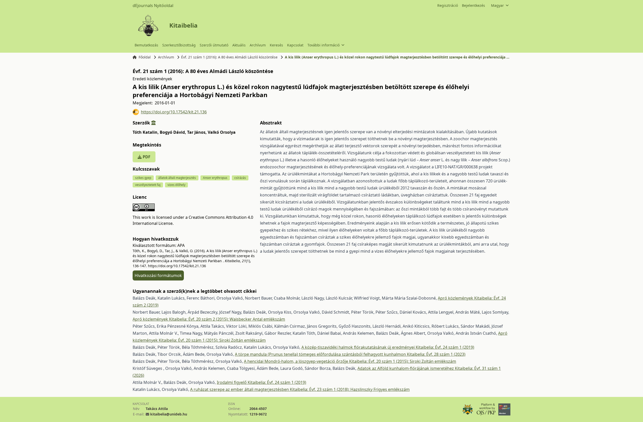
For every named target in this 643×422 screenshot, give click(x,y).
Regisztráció (447, 5)
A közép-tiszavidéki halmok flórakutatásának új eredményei (358, 347)
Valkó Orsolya (222, 132)
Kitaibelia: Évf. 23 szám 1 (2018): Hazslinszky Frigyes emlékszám (350, 389)
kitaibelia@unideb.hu (168, 414)
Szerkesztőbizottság (179, 45)
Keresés (276, 45)
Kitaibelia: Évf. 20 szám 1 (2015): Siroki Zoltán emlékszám (212, 340)
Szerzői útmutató (214, 45)
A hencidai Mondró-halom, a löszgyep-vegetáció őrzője (296, 361)
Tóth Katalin (146, 132)
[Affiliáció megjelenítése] (153, 122)
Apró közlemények (456, 298)
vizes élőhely (176, 185)
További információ (323, 45)
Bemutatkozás (146, 45)
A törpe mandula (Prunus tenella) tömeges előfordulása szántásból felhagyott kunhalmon (321, 354)
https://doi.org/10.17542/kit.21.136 (174, 112)
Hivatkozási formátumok (158, 275)
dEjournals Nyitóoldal (153, 5)
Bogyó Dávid (173, 132)
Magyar (497, 5)
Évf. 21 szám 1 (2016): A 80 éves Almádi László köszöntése (229, 57)
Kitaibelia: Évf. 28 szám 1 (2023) (436, 354)
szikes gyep (143, 178)
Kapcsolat (295, 45)
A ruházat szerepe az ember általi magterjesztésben (240, 389)
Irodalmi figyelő (232, 382)
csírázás (240, 178)
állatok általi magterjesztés (177, 178)
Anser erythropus (215, 178)
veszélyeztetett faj (147, 185)
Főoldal (145, 57)
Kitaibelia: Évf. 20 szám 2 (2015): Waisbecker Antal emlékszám (227, 319)
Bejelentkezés (473, 5)
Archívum (258, 45)
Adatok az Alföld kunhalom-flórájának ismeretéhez (406, 368)
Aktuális (239, 45)
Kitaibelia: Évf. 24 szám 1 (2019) (445, 347)
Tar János (197, 132)
